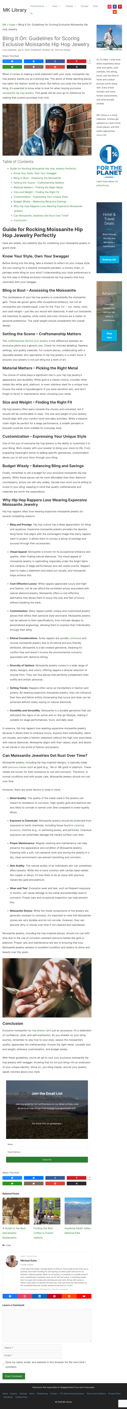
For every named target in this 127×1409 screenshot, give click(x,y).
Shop (95, 6)
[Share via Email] (12, 67)
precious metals (17, 767)
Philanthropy (42, 1393)
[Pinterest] (54, 1296)
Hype (12, 24)
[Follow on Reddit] (115, 12)
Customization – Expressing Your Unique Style (41, 196)
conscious (75, 638)
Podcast (84, 6)
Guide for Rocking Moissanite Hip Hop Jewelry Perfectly (43, 168)
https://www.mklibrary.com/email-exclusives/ (47, 1116)
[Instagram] (24, 1296)
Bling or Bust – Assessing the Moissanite (37, 178)
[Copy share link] (34, 67)
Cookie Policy (22, 1397)
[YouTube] (84, 1296)
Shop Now (109, 335)
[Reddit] (69, 1296)
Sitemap (23, 1393)
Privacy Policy (114, 1393)
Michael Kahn (28, 1260)
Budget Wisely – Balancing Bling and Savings (40, 201)
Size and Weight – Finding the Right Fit (36, 192)
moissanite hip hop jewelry (18, 92)
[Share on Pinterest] (76, 61)
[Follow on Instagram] (109, 7)
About (5, 1393)
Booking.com (109, 259)
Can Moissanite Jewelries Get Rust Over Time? (41, 215)
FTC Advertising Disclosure (72, 1393)
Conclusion (20, 220)
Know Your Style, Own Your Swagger (35, 173)
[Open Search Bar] (31, 13)
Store (31, 1393)
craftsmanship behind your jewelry (28, 340)
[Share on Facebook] (55, 61)
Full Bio (69, 1285)
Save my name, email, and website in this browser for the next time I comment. (45, 1364)
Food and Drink (37, 6)
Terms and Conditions (96, 1393)
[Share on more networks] (76, 67)
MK (4, 24)
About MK (101, 135)
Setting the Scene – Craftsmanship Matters (39, 182)
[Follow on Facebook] (115, 7)
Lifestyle (69, 6)
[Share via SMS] (12, 61)
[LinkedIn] (39, 1296)
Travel (54, 6)
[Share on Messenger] (34, 61)
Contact (53, 1393)
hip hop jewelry (37, 1030)
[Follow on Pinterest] (120, 7)
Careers (13, 1393)
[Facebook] (10, 1296)
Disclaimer (8, 1397)
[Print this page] (55, 67)
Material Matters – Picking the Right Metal (38, 187)
